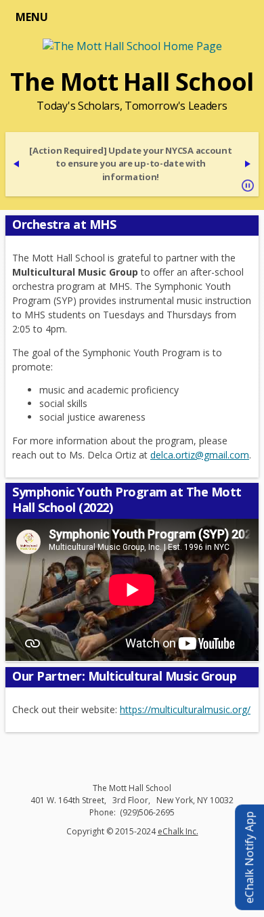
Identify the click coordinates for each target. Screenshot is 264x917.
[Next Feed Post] (248, 164)
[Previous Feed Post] (16, 164)
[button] (248, 185)
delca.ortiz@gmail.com (199, 454)
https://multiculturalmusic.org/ (185, 709)
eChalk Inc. (178, 831)
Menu (32, 16)
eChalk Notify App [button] (249, 857)
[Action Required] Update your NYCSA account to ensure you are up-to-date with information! (130, 163)
